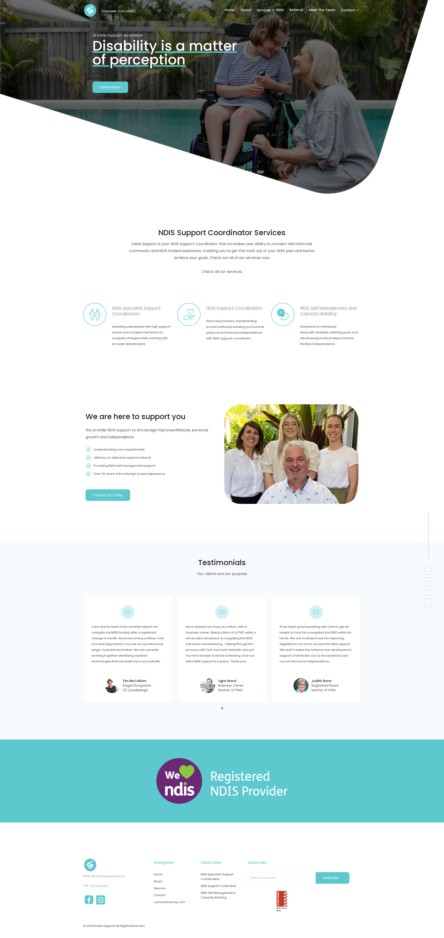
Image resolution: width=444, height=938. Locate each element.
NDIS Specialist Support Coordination (136, 310)
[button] (266, 10)
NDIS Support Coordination (234, 308)
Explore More (110, 87)
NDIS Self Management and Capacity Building (328, 310)
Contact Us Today (108, 495)
